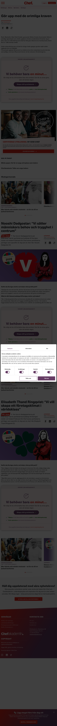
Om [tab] (47, 348)
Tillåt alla (46, 378)
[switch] (21, 372)
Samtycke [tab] (9, 348)
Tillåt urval (28, 378)
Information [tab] (28, 348)
